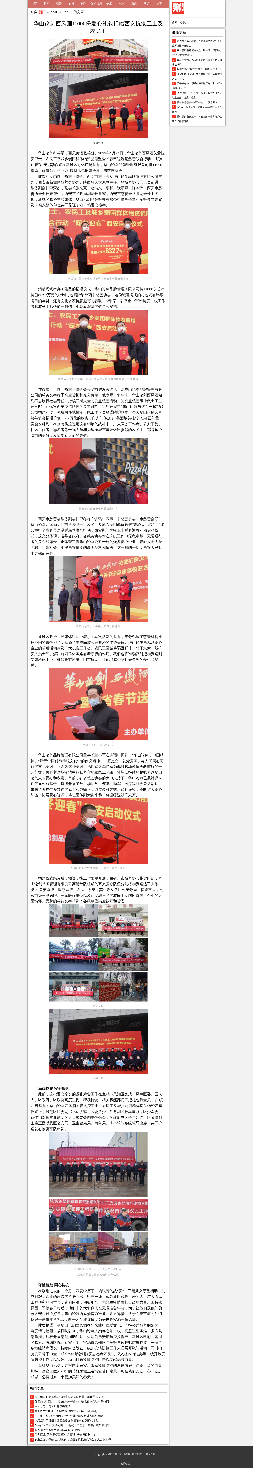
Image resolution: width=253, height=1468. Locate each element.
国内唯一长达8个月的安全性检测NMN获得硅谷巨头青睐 (69, 1415)
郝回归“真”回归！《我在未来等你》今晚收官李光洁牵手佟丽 (72, 1401)
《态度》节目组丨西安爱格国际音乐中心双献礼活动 (66, 1420)
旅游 (146, 3)
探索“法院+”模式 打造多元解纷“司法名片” (199, 69)
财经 (59, 3)
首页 (34, 3)
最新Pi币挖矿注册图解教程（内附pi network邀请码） (67, 1411)
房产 (134, 3)
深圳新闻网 (125, 1454)
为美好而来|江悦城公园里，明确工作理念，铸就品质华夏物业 (72, 1425)
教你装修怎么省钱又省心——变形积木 (197, 102)
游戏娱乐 (96, 3)
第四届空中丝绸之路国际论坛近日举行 (58, 1430)
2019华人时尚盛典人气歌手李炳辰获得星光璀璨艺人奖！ (69, 1396)
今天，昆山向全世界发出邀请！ (54, 1406)
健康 (109, 3)
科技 (71, 3)
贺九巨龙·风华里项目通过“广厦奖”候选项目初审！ (65, 1434)
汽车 (121, 3)
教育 (159, 3)
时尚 (84, 3)
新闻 (46, 3)
